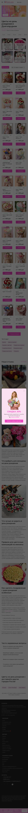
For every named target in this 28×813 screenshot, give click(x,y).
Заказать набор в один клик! (14, 421)
